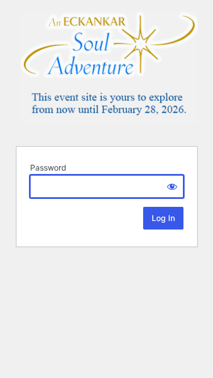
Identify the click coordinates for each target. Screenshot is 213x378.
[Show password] (172, 186)
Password (48, 167)
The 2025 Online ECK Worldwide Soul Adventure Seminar (109, 72)
